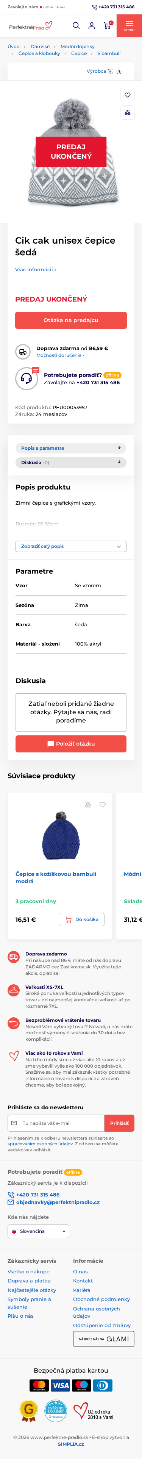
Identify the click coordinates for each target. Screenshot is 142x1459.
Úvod (14, 46)
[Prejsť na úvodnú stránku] (30, 26)
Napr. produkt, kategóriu (56, 64)
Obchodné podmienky (101, 1299)
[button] (76, 25)
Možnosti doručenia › (60, 355)
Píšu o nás (21, 1316)
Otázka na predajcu (71, 320)
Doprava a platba (29, 1281)
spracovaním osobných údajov (40, 1143)
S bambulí (109, 53)
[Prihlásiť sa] (91, 25)
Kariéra (82, 1290)
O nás (80, 1271)
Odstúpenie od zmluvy (102, 1325)
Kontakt (83, 1281)
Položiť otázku (75, 743)
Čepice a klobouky (39, 53)
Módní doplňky (78, 46)
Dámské (40, 46)
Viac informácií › (35, 269)
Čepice (79, 53)
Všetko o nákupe (29, 1271)
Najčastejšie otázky (32, 1290)
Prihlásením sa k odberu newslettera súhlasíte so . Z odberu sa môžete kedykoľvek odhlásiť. (63, 1144)
